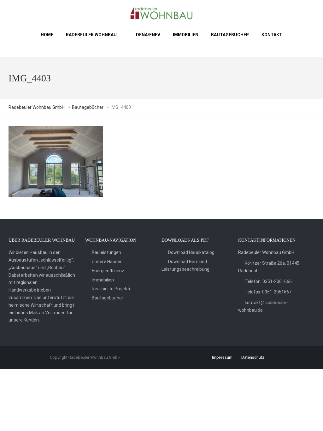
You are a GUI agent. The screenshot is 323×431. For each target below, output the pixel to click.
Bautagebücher (107, 297)
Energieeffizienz (108, 270)
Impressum (222, 357)
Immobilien (103, 279)
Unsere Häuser (107, 261)
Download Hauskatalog (191, 252)
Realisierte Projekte (112, 288)
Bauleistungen (106, 252)
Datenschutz (252, 357)
